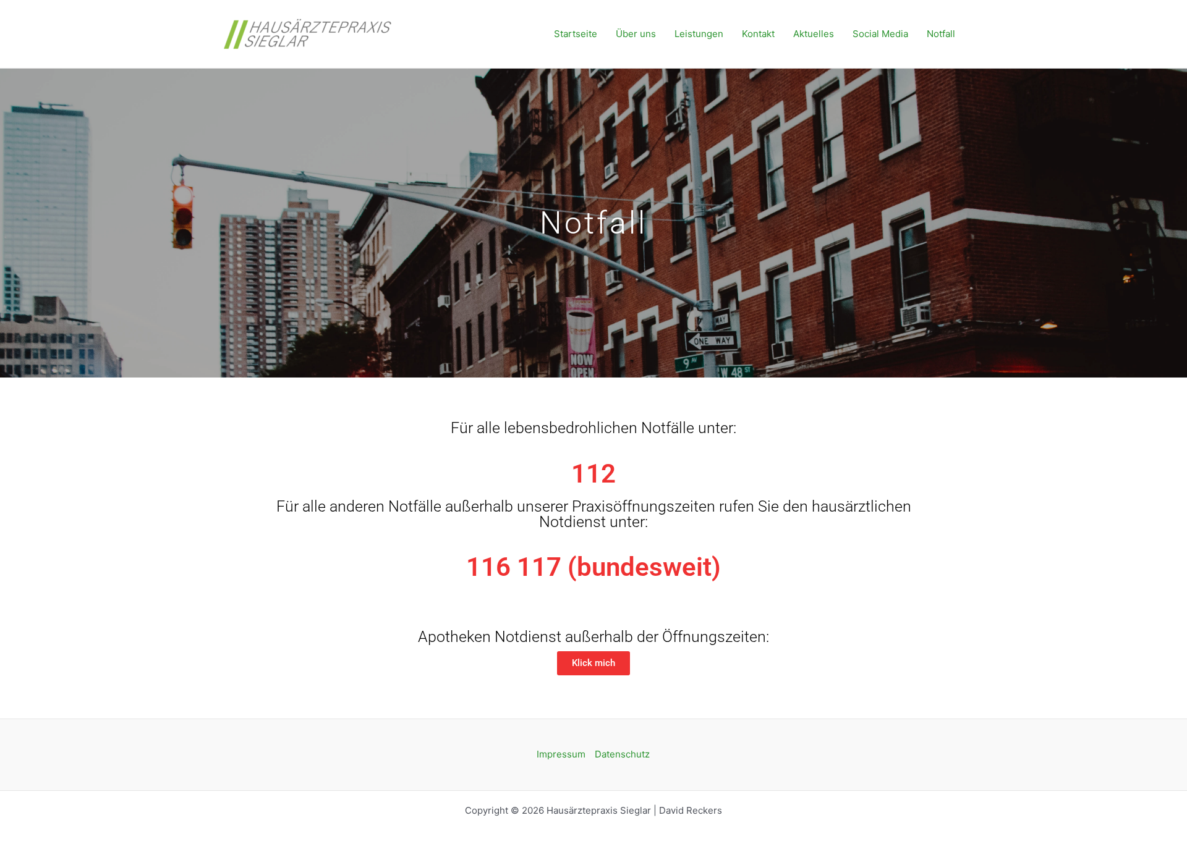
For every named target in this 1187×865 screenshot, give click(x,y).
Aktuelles (813, 34)
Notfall (941, 34)
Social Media (880, 34)
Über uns (636, 34)
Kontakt (758, 34)
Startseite (575, 34)
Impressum (561, 754)
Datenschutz (622, 754)
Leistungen (698, 34)
